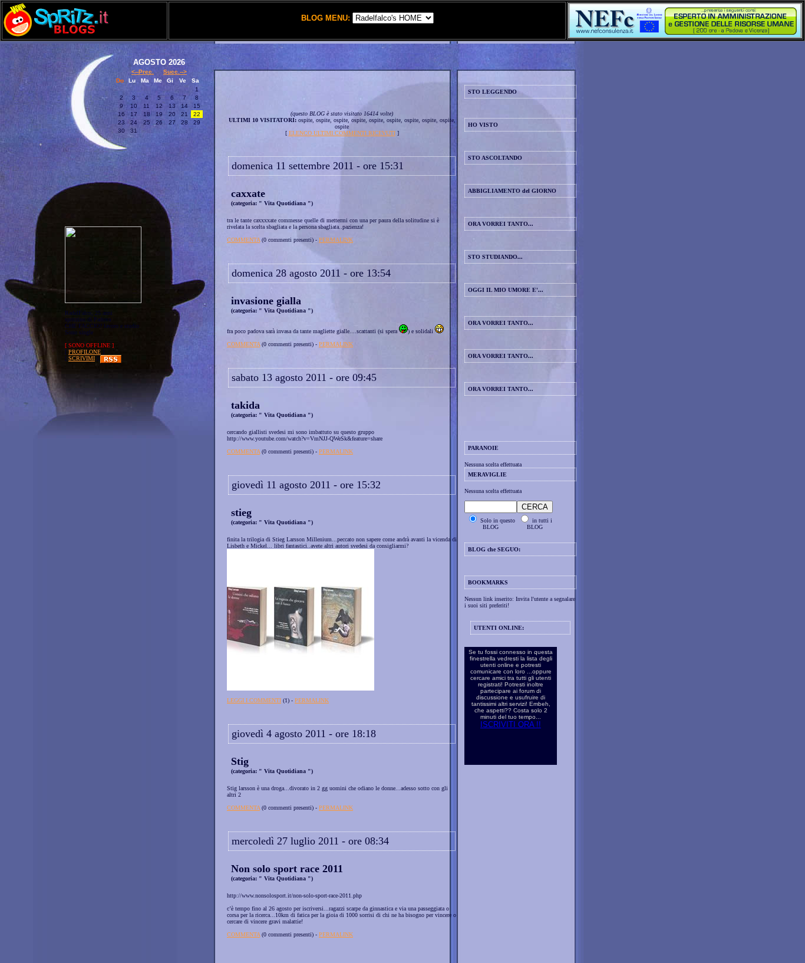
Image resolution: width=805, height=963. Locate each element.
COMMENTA (243, 239)
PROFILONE (84, 352)
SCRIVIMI (81, 358)
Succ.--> (175, 71)
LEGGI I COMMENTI (254, 700)
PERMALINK (336, 239)
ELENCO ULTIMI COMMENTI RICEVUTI (342, 133)
